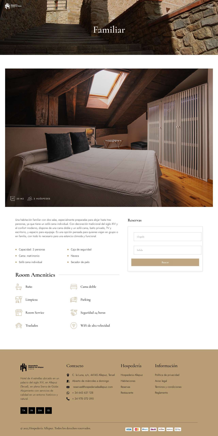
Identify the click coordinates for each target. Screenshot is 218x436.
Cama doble (88, 287)
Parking (86, 300)
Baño (29, 287)
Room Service (35, 313)
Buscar (165, 262)
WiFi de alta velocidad (95, 326)
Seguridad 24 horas (93, 313)
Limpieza (31, 300)
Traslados (32, 326)
